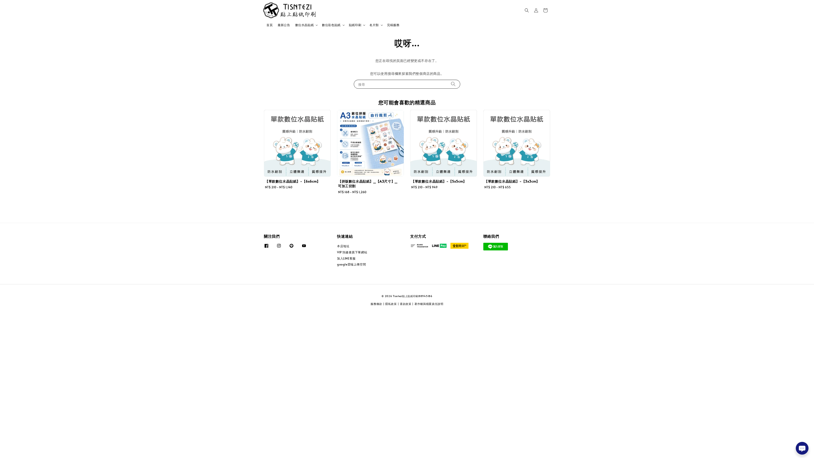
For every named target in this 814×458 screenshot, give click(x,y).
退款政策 (405, 304)
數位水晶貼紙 (304, 25)
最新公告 (284, 25)
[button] (526, 10)
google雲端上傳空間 (351, 264)
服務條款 (376, 304)
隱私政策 (391, 304)
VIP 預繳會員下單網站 (352, 252)
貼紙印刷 (355, 25)
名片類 (374, 25)
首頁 (269, 25)
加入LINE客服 (346, 258)
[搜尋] (453, 84)
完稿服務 (393, 25)
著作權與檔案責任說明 (428, 304)
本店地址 (343, 246)
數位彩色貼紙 (331, 25)
